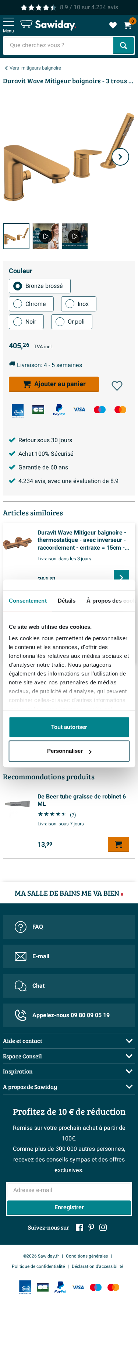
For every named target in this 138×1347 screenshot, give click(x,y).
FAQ (37, 927)
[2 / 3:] (45, 236)
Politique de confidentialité (38, 1266)
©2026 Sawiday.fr (41, 1256)
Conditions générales (87, 1256)
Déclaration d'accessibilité (97, 1266)
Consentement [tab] (27, 600)
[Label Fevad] (18, 411)
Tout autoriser (69, 727)
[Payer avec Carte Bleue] (38, 409)
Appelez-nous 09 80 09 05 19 (71, 1015)
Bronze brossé (44, 286)
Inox (83, 304)
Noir (30, 321)
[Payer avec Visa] (79, 409)
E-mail (40, 956)
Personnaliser (65, 751)
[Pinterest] (91, 1227)
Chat (38, 985)
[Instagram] (103, 1227)
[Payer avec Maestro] (100, 409)
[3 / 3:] (75, 236)
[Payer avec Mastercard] (120, 409)
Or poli (76, 321)
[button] (117, 386)
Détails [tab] (66, 600)
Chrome (35, 304)
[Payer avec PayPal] (59, 410)
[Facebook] (79, 1227)
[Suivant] (120, 157)
